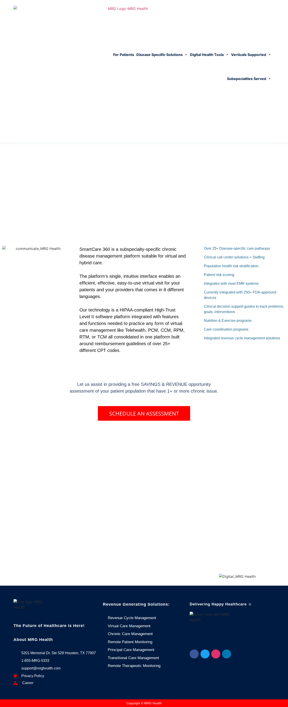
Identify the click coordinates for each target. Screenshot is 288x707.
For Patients (123, 54)
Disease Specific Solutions (159, 54)
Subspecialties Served (246, 78)
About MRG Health (33, 639)
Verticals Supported (248, 54)
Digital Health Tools (207, 54)
